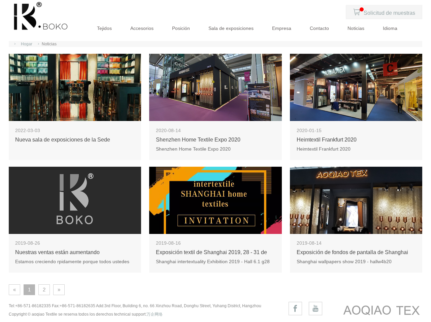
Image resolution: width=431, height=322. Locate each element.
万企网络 (154, 314)
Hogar (26, 44)
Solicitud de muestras (384, 12)
